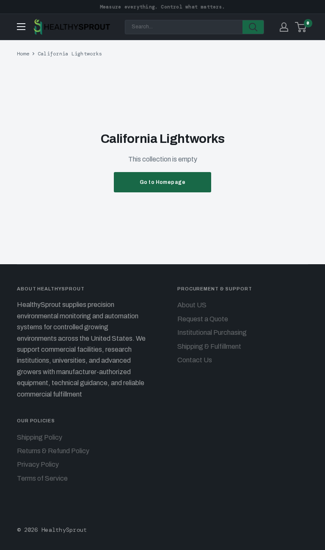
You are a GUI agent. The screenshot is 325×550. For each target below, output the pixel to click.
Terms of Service (42, 478)
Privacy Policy (38, 464)
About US (192, 305)
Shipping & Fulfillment (209, 346)
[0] (301, 27)
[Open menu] (21, 26)
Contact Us (194, 360)
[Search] (253, 27)
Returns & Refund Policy (53, 450)
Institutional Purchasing (212, 332)
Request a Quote (202, 319)
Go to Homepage (163, 182)
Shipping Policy (39, 437)
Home (23, 53)
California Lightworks (70, 53)
